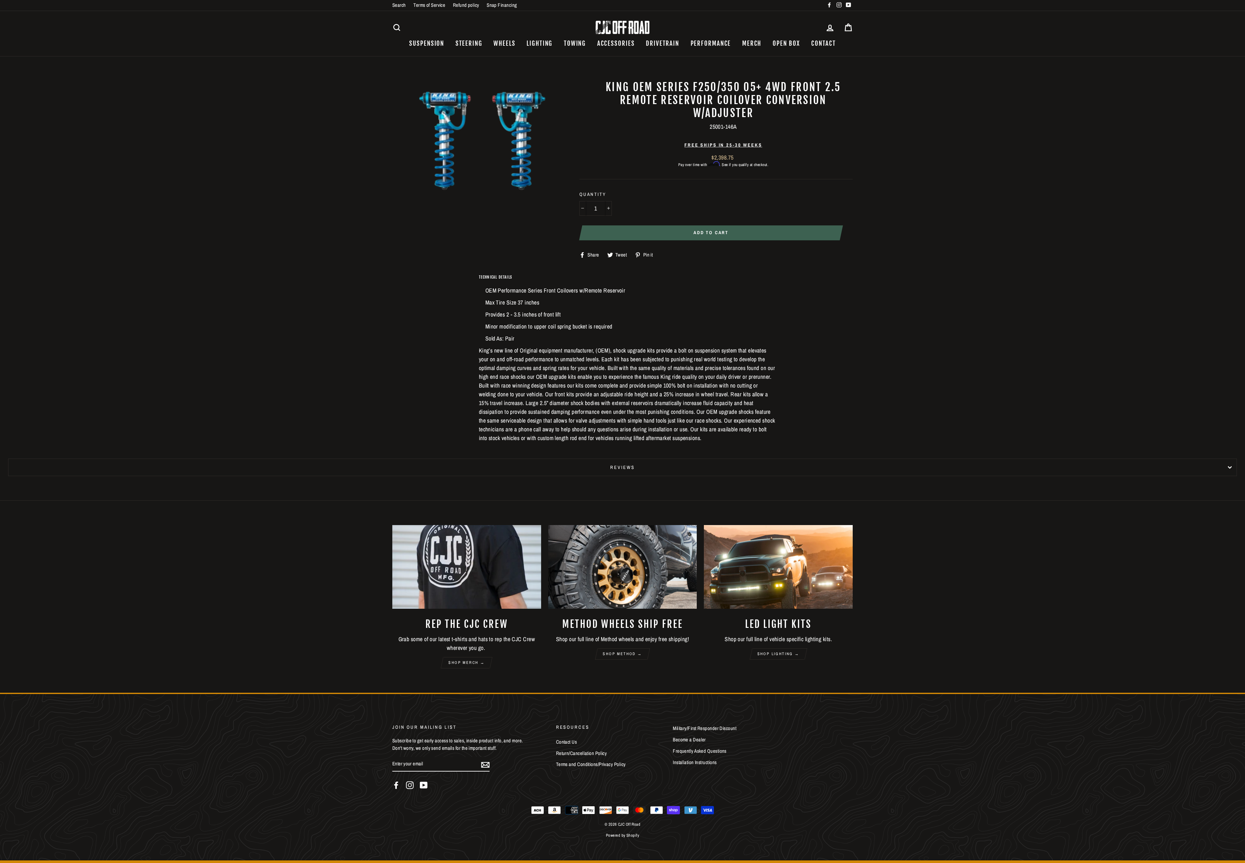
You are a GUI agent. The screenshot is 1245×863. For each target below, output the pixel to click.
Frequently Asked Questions (700, 751)
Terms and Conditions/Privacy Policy (591, 764)
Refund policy (466, 5)
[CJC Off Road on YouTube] (424, 785)
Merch (752, 43)
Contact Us (566, 741)
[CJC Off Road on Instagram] (410, 785)
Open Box (786, 43)
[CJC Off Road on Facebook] (396, 785)
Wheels (504, 43)
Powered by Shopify (622, 835)
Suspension (426, 43)
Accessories (616, 43)
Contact (823, 43)
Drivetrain (662, 43)
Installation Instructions (695, 762)
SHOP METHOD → (622, 653)
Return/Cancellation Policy (581, 753)
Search (399, 5)
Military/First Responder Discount (704, 728)
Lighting (539, 43)
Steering (469, 43)
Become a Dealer (689, 739)
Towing (575, 43)
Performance (711, 43)
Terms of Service (429, 5)
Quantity (592, 194)
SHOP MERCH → (466, 662)
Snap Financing (502, 5)
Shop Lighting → (778, 653)
